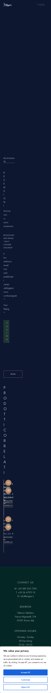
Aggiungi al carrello (8, 503)
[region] (25, 669)
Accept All (25, 672)
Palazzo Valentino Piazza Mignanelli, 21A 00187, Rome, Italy (25, 616)
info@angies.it (27, 596)
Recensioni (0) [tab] (9, 160)
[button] (8, 483)
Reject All (25, 687)
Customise (25, 679)
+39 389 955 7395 (27, 588)
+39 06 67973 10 (26, 592)
